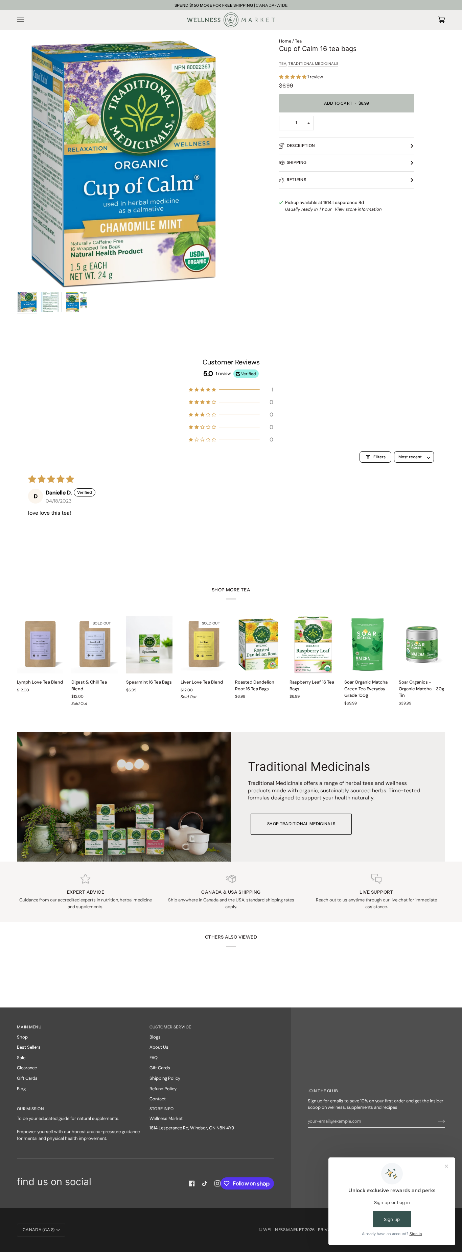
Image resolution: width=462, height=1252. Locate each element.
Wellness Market (284, 1229)
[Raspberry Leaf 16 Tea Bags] (313, 645)
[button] (293, 77)
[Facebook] (192, 1183)
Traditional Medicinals (313, 63)
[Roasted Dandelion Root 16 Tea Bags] (258, 645)
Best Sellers (29, 1047)
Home (285, 41)
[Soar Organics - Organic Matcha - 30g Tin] (422, 645)
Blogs (155, 1037)
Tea (298, 41)
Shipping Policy (164, 1078)
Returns (296, 179)
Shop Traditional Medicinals (301, 823)
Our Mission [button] (30, 1108)
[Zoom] (124, 163)
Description (301, 145)
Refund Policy (163, 1089)
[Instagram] (217, 1183)
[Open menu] (27, 20)
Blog (21, 1089)
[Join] (436, 1121)
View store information (358, 209)
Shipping (297, 162)
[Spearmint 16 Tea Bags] (149, 645)
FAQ (153, 1058)
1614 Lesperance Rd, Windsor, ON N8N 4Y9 (191, 1128)
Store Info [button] (161, 1108)
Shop (22, 1037)
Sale (21, 1058)
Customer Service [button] (170, 1027)
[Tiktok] (205, 1183)
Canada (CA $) (39, 1229)
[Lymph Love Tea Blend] (40, 645)
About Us (158, 1047)
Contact (157, 1099)
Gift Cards (27, 1078)
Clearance (27, 1068)
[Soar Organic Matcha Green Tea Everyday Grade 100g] (367, 645)
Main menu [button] (29, 1027)
